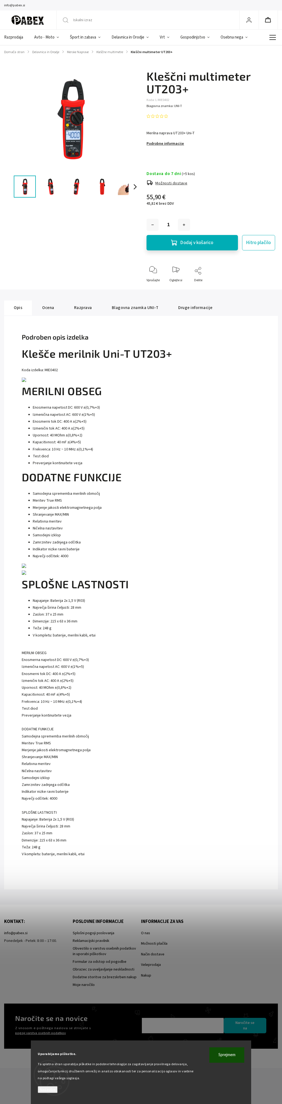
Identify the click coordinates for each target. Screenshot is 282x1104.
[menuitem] (16, 37)
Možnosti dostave (171, 183)
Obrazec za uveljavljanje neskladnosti (103, 969)
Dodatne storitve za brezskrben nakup (105, 977)
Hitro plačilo (258, 242)
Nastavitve (47, 1089)
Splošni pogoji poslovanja (93, 933)
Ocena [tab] (48, 308)
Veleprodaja (151, 965)
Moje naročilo (84, 985)
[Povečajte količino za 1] (184, 225)
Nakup (146, 975)
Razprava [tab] (83, 308)
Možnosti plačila (154, 943)
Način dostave (152, 954)
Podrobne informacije (165, 143)
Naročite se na (244, 1025)
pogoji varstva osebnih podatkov (40, 1033)
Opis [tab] (18, 308)
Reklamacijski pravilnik (91, 941)
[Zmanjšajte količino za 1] (153, 225)
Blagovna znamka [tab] (135, 308)
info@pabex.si (16, 933)
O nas (145, 933)
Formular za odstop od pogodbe (99, 961)
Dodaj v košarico (196, 242)
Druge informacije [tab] (195, 308)
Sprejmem (226, 1055)
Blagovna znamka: (164, 106)
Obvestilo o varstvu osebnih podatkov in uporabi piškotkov (104, 951)
